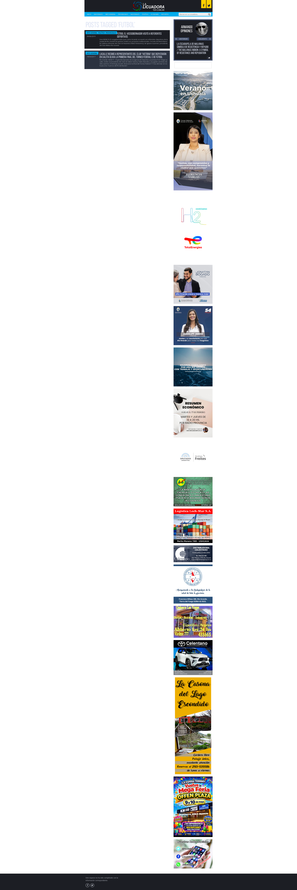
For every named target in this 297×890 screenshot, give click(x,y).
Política (145, 14)
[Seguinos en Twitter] (209, 4)
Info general (110, 14)
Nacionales (98, 14)
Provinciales (123, 14)
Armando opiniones (186, 29)
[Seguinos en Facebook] (203, 4)
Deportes (165, 14)
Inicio (89, 14)
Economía (155, 14)
